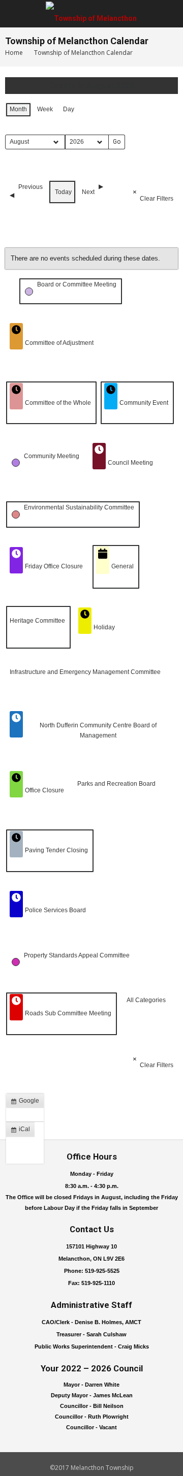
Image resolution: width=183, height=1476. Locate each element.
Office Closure (44, 790)
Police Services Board (55, 910)
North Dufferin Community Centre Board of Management (98, 730)
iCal (22, 1131)
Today (63, 192)
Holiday (104, 627)
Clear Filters (156, 198)
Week (45, 109)
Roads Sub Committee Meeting (68, 1013)
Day (68, 109)
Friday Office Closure (54, 566)
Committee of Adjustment (59, 342)
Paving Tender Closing (56, 850)
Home (14, 52)
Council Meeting (130, 462)
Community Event (143, 402)
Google (27, 1102)
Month (18, 109)
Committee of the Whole (58, 402)
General (122, 566)
